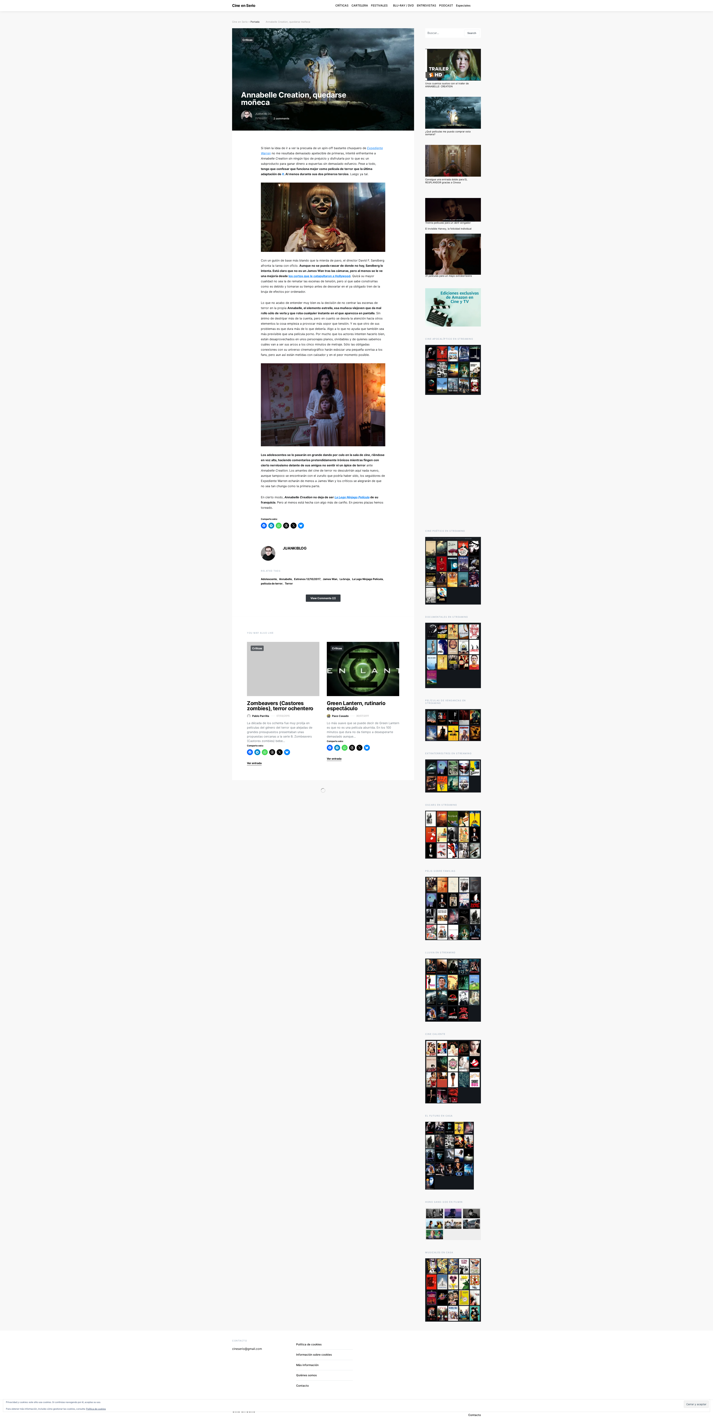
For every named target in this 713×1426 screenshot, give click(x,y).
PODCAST (446, 5)
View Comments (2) (323, 598)
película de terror (272, 583)
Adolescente (269, 579)
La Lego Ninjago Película (367, 579)
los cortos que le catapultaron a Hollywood (319, 276)
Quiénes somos (306, 1375)
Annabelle (285, 579)
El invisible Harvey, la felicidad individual (448, 228)
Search (471, 33)
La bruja (345, 579)
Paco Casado (340, 715)
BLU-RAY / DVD (403, 5)
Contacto (302, 1385)
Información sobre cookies (314, 1354)
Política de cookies (309, 1344)
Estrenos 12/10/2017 (307, 579)
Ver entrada (254, 763)
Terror (289, 583)
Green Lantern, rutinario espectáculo (356, 706)
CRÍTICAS (342, 5)
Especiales (463, 5)
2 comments (281, 118)
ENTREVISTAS (426, 5)
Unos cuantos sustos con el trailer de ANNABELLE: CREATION (447, 85)
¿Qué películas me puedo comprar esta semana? (448, 133)
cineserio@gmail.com (247, 1349)
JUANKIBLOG (263, 113)
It (283, 174)
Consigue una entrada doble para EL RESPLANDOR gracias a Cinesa (446, 181)
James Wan (330, 579)
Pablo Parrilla (260, 715)
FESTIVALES (379, 5)
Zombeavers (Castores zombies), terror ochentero (280, 706)
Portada (254, 21)
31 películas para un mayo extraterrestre (448, 275)
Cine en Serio (243, 5)
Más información (307, 1365)
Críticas (247, 39)
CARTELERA (359, 5)
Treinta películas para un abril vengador (448, 222)
